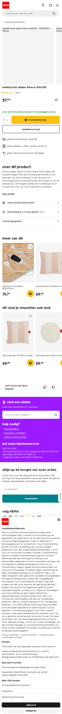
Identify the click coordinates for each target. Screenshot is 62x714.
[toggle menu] (57, 5)
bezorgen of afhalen (15, 433)
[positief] (45, 387)
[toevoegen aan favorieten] (56, 99)
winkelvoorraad (31, 129)
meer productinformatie (20, 202)
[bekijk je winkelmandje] (50, 5)
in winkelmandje (37, 119)
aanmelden (31, 498)
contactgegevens (12, 221)
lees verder (8, 193)
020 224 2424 (9, 448)
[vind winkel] (55, 414)
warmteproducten (15, 22)
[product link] (18, 262)
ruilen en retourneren (15, 437)
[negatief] (53, 387)
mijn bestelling (11, 428)
